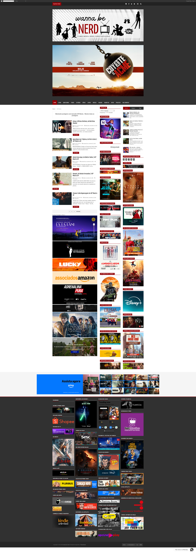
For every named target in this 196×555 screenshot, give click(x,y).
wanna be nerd (66, 544)
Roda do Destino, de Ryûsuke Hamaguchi (134, 113)
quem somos (66, 102)
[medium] (138, 4)
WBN (141, 544)
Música (94, 102)
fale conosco (126, 102)
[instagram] (126, 4)
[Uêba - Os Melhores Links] (57, 510)
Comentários (76, 126)
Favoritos (106, 102)
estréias (78, 102)
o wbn (59, 102)
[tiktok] (134, 4)
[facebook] (128, 4)
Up (137, 544)
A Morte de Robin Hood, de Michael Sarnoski (136, 130)
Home (55, 102)
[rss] (141, 4)
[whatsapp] (143, 4)
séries (84, 102)
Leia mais (76, 134)
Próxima (78, 211)
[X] (131, 4)
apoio (112, 102)
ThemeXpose (83, 544)
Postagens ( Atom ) (60, 214)
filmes (72, 102)
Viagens (100, 102)
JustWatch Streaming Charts (108, 432)
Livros (89, 102)
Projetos (118, 102)
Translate (110, 112)
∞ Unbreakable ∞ (131, 544)
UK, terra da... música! (135, 147)
